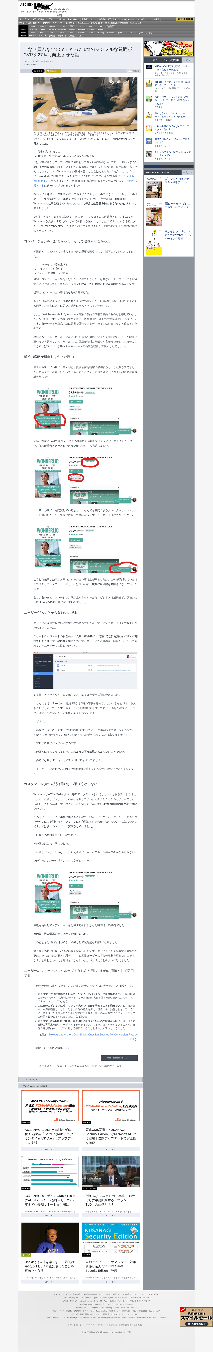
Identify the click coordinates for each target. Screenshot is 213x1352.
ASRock (72, 29)
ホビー (93, 19)
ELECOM (33, 29)
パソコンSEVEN (72, 26)
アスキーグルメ (58, 23)
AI (29, 19)
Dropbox (81, 32)
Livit (67, 1047)
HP (101, 26)
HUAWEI (81, 29)
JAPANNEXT (52, 36)
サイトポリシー (77, 1325)
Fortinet (110, 33)
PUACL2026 (123, 23)
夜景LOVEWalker (113, 1318)
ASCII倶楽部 (185, 19)
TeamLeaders (83, 23)
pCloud (81, 36)
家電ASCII (46, 23)
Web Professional (43, 6)
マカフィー (33, 36)
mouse (43, 26)
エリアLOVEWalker (67, 1318)
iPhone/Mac (73, 19)
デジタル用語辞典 (102, 1314)
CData (91, 33)
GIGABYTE (62, 29)
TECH (51, 19)
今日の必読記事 (77, 1314)
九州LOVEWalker (128, 1318)
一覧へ (186, 60)
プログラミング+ (97, 23)
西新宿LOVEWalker (98, 1318)
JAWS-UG (74, 1301)
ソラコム (72, 33)
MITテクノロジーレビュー (131, 1314)
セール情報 (155, 19)
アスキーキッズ (25, 23)
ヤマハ (120, 33)
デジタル (61, 19)
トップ (23, 19)
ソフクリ (149, 33)
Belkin (100, 29)
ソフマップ (62, 36)
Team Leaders (101, 1311)
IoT (34, 19)
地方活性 (114, 23)
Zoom (129, 33)
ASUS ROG (52, 29)
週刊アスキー (71, 23)
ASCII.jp (26, 4)
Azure (62, 33)
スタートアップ (133, 19)
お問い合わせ (125, 1325)
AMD (43, 29)
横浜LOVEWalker (82, 1318)
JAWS (33, 33)
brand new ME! (120, 1304)
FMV (33, 26)
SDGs (107, 23)
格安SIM (36, 23)
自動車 (85, 19)
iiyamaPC (52, 26)
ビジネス (42, 19)
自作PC (102, 19)
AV (109, 19)
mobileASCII (115, 1314)
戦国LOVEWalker (159, 1318)
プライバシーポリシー (96, 1325)
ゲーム (144, 19)
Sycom (62, 26)
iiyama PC (97, 1298)
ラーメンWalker (52, 1318)
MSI (81, 26)
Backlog (101, 33)
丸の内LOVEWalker (143, 1318)
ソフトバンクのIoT (139, 32)
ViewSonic (91, 29)
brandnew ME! (72, 35)
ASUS (91, 26)
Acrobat (43, 33)
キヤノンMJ (42, 36)
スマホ (123, 19)
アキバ (115, 19)
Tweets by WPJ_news (154, 166)
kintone (53, 33)
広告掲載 (138, 1325)
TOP (55, 1294)
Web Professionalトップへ (119, 1058)
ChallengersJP (135, 23)
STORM (146, 1298)
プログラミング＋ (115, 1311)
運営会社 (113, 1325)
